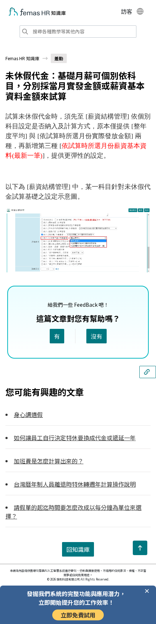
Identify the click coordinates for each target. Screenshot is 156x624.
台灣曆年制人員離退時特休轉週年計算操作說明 (75, 484)
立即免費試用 (78, 615)
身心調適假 (28, 414)
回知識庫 (78, 549)
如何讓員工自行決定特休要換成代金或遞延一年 (75, 437)
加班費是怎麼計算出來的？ (48, 460)
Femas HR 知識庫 (22, 58)
